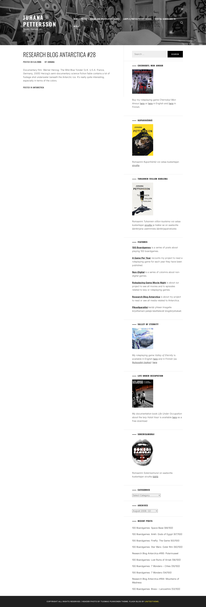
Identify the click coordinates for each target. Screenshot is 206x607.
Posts (84, 18)
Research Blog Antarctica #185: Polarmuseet (155, 553)
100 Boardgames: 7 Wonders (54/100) (152, 572)
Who (76, 18)
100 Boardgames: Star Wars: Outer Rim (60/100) (157, 546)
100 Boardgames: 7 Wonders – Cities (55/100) (156, 566)
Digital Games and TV (165, 18)
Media (76, 26)
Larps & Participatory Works (137, 18)
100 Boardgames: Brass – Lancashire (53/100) (156, 589)
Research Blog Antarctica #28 (59, 54)
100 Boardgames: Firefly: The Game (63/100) (156, 540)
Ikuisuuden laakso (141, 362)
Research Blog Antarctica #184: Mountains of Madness (155, 580)
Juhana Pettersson (39, 20)
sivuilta (135, 165)
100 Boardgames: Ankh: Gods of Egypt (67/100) (157, 534)
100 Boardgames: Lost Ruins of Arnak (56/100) (156, 559)
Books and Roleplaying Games (105, 18)
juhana (51, 61)
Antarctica (38, 87)
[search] (181, 22)
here (142, 103)
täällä (155, 476)
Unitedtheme (152, 601)
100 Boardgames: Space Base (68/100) (152, 527)
